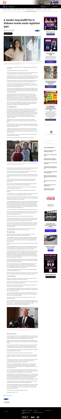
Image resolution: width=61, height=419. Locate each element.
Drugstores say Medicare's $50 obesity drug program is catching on (50, 151)
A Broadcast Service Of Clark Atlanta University (27, 410)
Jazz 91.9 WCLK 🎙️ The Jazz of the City (50, 143)
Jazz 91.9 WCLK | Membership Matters (30, 11)
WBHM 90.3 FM (15, 392)
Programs (5, 9)
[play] (4, 6)
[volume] (6, 7)
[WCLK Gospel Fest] (50, 23)
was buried (33, 113)
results (12, 224)
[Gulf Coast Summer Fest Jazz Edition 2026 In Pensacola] (50, 72)
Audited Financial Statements (38, 412)
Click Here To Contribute (50, 277)
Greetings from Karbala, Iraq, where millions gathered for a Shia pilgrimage (50, 159)
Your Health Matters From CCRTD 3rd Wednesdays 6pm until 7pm (50, 108)
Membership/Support (30, 9)
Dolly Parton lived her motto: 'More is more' (50, 181)
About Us (49, 9)
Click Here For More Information (50, 87)
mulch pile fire (19, 359)
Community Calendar (17, 9)
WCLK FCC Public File (48, 410)
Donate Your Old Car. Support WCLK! (50, 247)
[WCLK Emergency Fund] (50, 263)
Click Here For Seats (50, 34)
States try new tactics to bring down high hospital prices (50, 163)
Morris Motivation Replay (50, 54)
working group (28, 374)
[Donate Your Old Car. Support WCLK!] (50, 240)
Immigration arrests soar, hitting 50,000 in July (50, 155)
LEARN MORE (50, 250)
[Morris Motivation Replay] (50, 44)
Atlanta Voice (51, 205)
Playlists (9, 9)
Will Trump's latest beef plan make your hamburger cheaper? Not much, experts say (50, 176)
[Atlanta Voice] (50, 198)
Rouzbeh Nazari (18, 253)
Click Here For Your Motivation (50, 62)
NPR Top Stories (9, 395)
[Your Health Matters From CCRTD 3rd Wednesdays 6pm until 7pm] (50, 97)
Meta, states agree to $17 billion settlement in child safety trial (49, 189)
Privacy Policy (36, 410)
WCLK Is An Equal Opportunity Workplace (26, 413)
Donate (56, 2)
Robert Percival (11, 238)
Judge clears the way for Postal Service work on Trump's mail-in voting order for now (50, 167)
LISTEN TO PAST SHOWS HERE (50, 231)
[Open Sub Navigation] (11, 9)
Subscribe (45, 9)
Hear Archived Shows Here (51, 119)
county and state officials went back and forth (25, 198)
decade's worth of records (33, 110)
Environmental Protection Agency (17, 96)
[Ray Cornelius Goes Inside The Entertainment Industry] (50, 216)
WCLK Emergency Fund (50, 274)
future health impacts (18, 341)
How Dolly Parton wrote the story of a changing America (50, 185)
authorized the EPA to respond (27, 228)
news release (16, 193)
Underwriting (38, 9)
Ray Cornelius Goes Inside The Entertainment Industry (50, 225)
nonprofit (12, 172)
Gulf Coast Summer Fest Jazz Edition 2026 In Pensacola (50, 83)
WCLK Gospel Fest (50, 32)
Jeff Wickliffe (19, 260)
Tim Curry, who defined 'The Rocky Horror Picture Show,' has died (50, 172)
